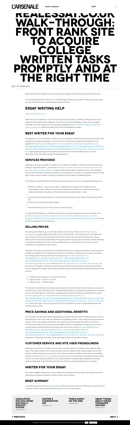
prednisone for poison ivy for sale (37, 216)
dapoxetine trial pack (52, 386)
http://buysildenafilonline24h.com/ (37, 146)
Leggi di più (93, 422)
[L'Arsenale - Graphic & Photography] (35, 6)
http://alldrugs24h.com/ (51, 144)
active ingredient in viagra (81, 125)
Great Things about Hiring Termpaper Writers (103, 402)
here (77, 149)
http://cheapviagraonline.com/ (85, 146)
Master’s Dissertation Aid (50, 401)
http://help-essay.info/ (79, 261)
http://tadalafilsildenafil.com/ (65, 149)
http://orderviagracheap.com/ (44, 149)
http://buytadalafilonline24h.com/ (61, 146)
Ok (86, 422)
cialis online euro (62, 167)
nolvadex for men (44, 356)
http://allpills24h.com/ (68, 144)
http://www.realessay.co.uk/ (35, 114)
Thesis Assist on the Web (76, 400)
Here (41, 144)
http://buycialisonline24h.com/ (87, 144)
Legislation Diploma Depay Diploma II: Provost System (24, 403)
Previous (19, 417)
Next (113, 417)
